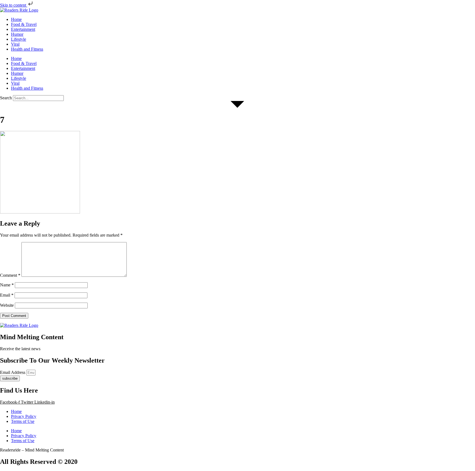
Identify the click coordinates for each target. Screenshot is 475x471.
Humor (17, 34)
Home (16, 19)
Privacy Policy (23, 416)
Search (6, 97)
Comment (10, 275)
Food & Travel (24, 24)
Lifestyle (18, 39)
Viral (15, 44)
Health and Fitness (27, 49)
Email (6, 295)
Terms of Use (22, 421)
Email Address (13, 372)
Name (7, 285)
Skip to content (13, 5)
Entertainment (23, 29)
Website (7, 305)
